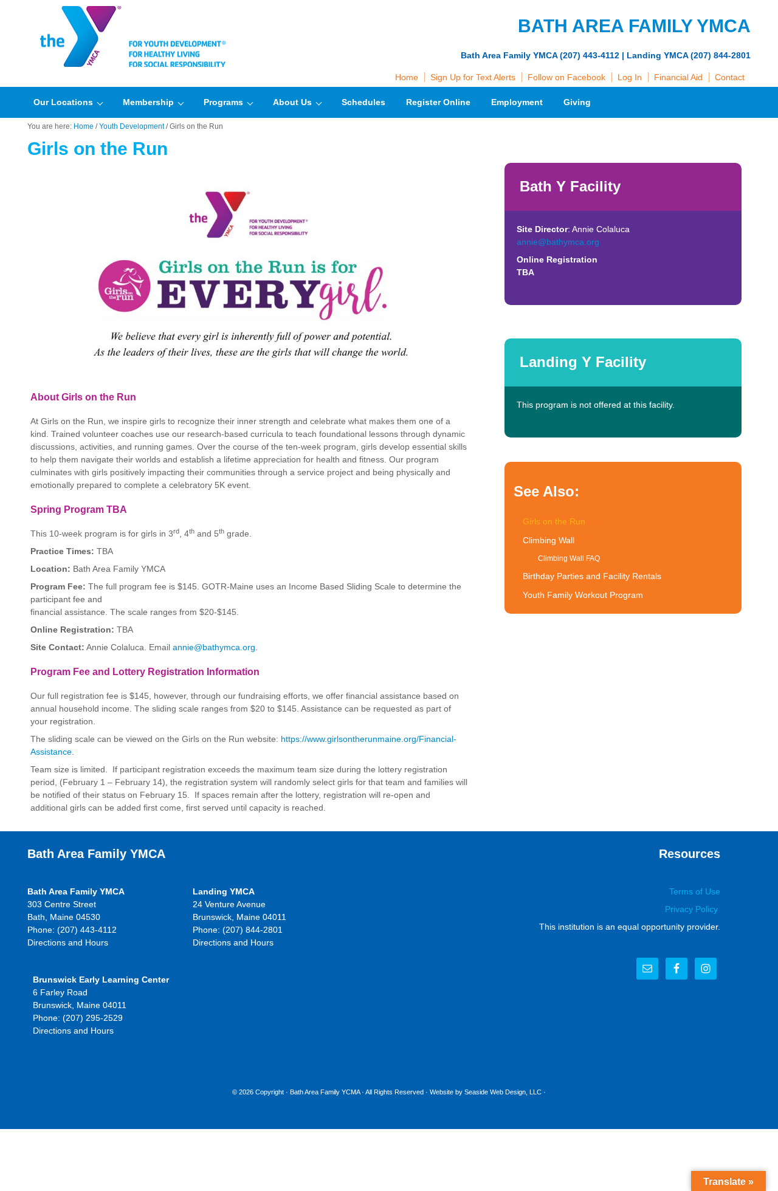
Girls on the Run (554, 521)
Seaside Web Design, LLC (503, 1092)
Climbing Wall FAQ (569, 558)
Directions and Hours (67, 942)
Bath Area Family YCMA (325, 1092)
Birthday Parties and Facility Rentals (592, 576)
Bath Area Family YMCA (130, 36)
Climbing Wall (548, 540)
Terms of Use (694, 891)
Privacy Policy (692, 909)
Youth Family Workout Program (583, 595)
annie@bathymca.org (214, 647)
